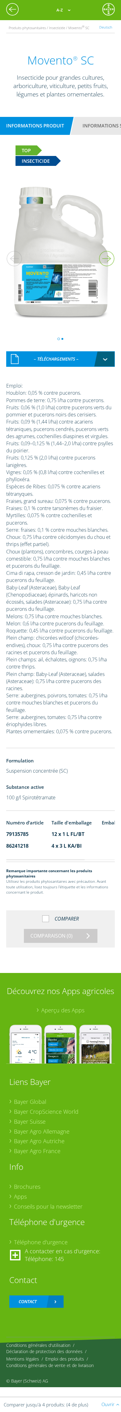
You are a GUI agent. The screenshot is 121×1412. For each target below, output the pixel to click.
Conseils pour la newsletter (48, 1206)
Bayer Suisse (30, 1121)
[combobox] (60, 359)
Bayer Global (30, 1101)
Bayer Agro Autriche (39, 1141)
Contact (28, 1301)
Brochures (27, 1186)
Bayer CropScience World (46, 1111)
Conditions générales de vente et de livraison (50, 1365)
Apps (20, 1196)
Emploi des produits (64, 1359)
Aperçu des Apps (62, 1010)
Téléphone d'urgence (41, 1242)
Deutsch (105, 27)
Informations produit (35, 125)
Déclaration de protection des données (44, 1351)
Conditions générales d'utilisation (38, 1345)
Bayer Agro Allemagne (41, 1131)
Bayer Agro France (37, 1151)
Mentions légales (22, 1359)
